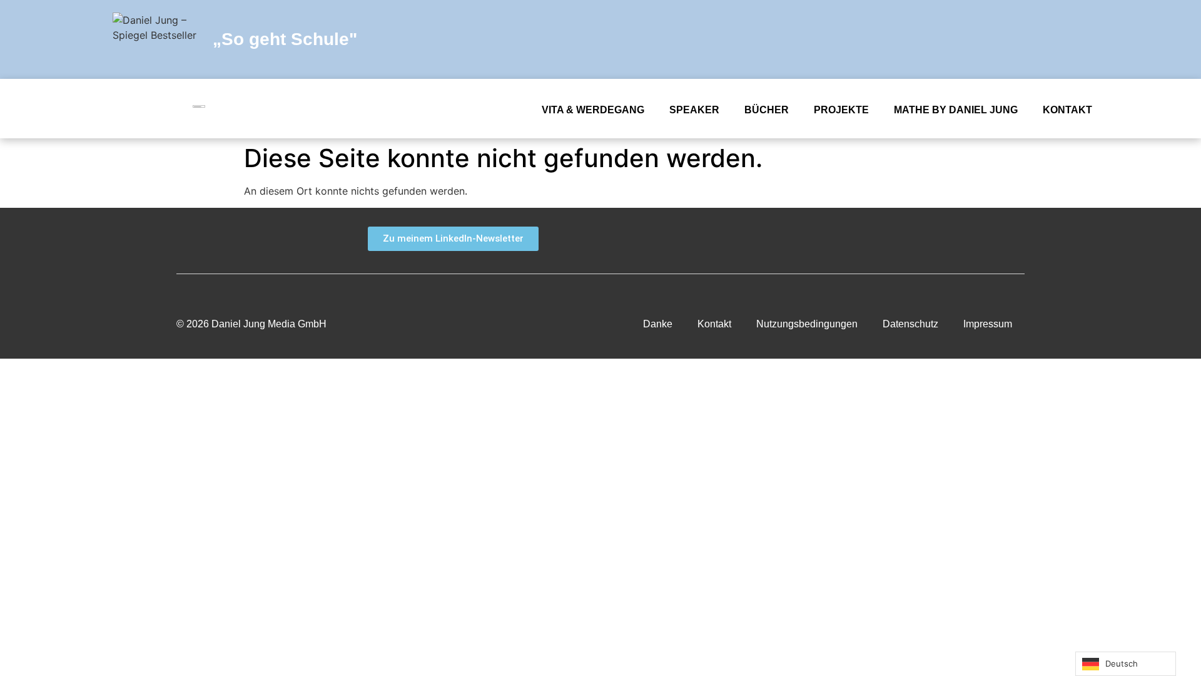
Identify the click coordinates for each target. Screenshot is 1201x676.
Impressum (987, 324)
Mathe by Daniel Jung (956, 110)
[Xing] (955, 239)
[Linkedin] (1032, 39)
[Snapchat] (947, 39)
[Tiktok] (1088, 39)
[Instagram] (1060, 39)
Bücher (766, 110)
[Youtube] (1003, 39)
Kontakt (1067, 110)
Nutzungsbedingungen (807, 324)
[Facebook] (919, 39)
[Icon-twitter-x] (975, 39)
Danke (657, 324)
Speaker (694, 110)
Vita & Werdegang (593, 110)
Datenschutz (910, 324)
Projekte (841, 110)
